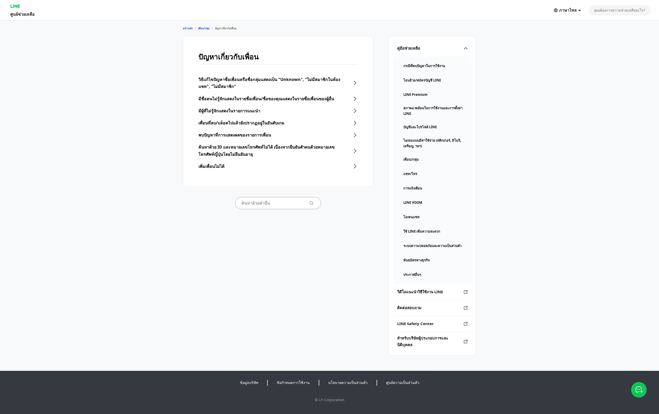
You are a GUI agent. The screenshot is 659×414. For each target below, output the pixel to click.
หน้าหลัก (188, 28)
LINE (15, 6)
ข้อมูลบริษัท (249, 382)
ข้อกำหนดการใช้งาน (293, 382)
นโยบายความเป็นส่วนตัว (348, 382)
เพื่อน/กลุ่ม (204, 28)
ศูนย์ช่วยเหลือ (22, 14)
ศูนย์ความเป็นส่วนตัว (402, 382)
